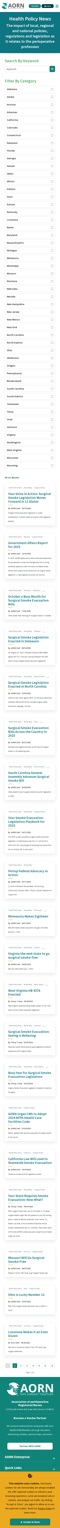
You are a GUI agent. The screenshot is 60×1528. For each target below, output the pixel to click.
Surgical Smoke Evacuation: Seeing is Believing (28, 1033)
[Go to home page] (13, 6)
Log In (48, 6)
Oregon (11, 365)
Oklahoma (13, 357)
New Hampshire (15, 304)
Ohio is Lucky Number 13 (26, 1295)
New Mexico (13, 319)
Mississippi (13, 265)
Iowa (9, 196)
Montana (12, 281)
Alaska (10, 96)
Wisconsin (12, 457)
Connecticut (14, 135)
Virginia (11, 434)
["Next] (52, 1365)
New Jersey (13, 311)
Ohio (9, 350)
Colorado (12, 127)
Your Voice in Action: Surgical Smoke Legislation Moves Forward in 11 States (29, 498)
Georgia (11, 158)
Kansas (11, 204)
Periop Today (28, 488)
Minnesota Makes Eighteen (28, 916)
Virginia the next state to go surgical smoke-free (29, 955)
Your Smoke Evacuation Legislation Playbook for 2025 (26, 822)
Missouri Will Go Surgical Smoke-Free (26, 1260)
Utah (9, 419)
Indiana (11, 189)
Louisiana (12, 219)
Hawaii (11, 166)
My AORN (34, 6)
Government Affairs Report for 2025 (28, 545)
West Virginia (14, 450)
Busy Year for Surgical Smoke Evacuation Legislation (29, 1075)
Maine (10, 227)
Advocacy (27, 537)
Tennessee (13, 404)
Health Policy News (15, 488)
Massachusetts (15, 242)
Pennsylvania (14, 373)
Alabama (12, 89)
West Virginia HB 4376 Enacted (24, 992)
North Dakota (15, 342)
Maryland (12, 235)
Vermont (12, 427)
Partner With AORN (30, 1446)
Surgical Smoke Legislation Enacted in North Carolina (28, 684)
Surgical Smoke (39, 488)
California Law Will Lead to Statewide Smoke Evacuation (30, 1161)
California (12, 119)
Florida (11, 150)
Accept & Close (31, 1522)
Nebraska (12, 288)
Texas (10, 411)
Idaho (10, 173)
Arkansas (12, 112)
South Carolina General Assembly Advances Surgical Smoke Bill (28, 777)
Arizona (11, 104)
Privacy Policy (45, 1508)
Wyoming (12, 465)
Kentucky (12, 212)
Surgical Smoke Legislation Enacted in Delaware (28, 639)
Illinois (10, 181)
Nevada (11, 296)
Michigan (12, 250)
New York (12, 327)
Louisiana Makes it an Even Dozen (28, 1334)
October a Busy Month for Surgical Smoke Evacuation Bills (28, 600)
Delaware (12, 142)
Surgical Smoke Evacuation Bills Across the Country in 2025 (28, 732)
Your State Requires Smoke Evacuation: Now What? (28, 1198)
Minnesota (13, 258)
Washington (14, 442)
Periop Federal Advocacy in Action (28, 873)
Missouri (11, 273)
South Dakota (15, 396)
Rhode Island (14, 381)
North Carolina (15, 334)
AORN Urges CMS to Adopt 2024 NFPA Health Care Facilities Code (27, 1118)
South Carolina (15, 388)
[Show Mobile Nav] (57, 6)
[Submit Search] (52, 69)
